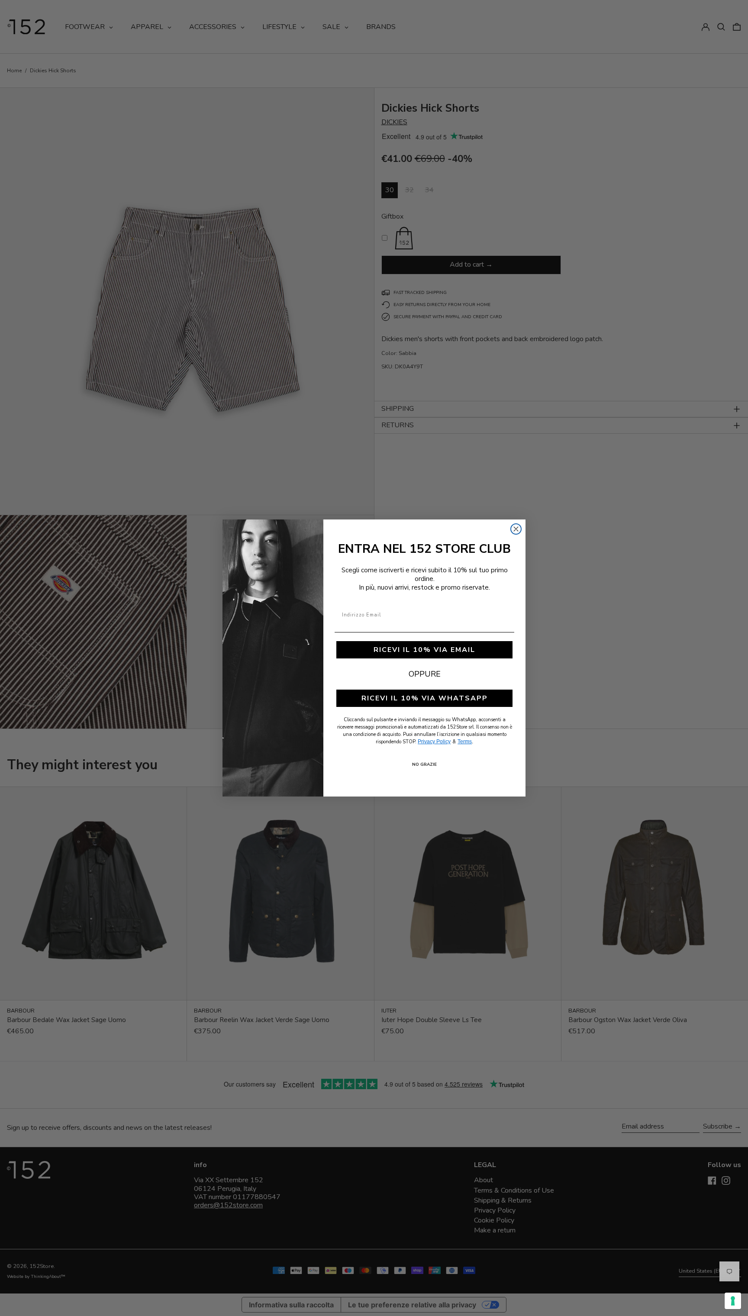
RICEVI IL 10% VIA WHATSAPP (424, 698)
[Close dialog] (516, 529)
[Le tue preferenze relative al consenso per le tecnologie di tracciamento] (733, 1301)
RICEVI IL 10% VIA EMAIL (424, 650)
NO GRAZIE (424, 764)
